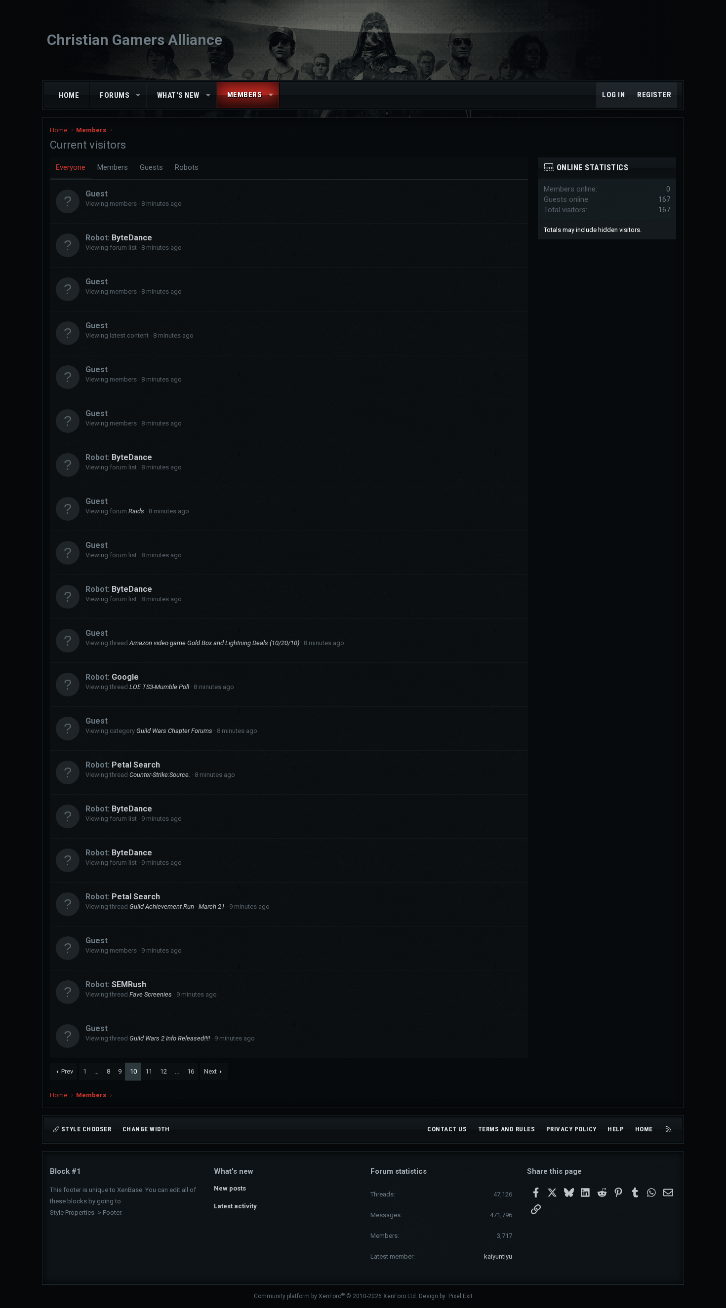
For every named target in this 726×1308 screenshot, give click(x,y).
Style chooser (85, 1129)
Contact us (447, 1129)
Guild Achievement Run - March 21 (177, 906)
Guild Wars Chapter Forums (174, 730)
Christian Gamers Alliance (134, 39)
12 (163, 1071)
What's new (178, 95)
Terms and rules (506, 1129)
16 (190, 1071)
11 (148, 1071)
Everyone (70, 167)
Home (69, 95)
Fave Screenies (150, 994)
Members (244, 94)
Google (125, 677)
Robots (187, 167)
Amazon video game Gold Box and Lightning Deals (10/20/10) (214, 643)
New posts (230, 1188)
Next (210, 1071)
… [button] (96, 1071)
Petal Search (136, 764)
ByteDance (132, 237)
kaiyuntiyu (498, 1256)
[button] (138, 95)
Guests (151, 167)
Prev (67, 1071)
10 (133, 1071)
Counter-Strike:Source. (159, 774)
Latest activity (235, 1206)
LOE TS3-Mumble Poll (159, 687)
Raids (136, 511)
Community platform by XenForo (335, 1296)
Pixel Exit (460, 1296)
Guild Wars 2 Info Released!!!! (169, 1038)
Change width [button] (146, 1129)
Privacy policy (571, 1129)
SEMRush (129, 984)
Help (615, 1129)
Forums (114, 95)
